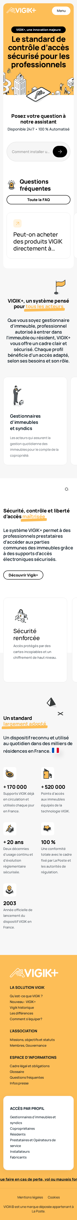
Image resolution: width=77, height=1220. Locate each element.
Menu (61, 10)
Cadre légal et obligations (29, 1066)
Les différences (21, 1013)
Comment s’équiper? (26, 1019)
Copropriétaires (22, 1128)
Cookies (54, 1197)
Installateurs (20, 1151)
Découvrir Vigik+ (23, 575)
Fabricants (18, 1157)
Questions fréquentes (27, 1077)
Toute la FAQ (38, 199)
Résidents (17, 1134)
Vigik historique (22, 1007)
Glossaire (17, 1071)
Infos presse (19, 1083)
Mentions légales (30, 1197)
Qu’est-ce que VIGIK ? (26, 996)
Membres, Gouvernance (28, 1045)
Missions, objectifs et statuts (32, 1039)
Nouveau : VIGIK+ (23, 1001)
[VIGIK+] (21, 10)
